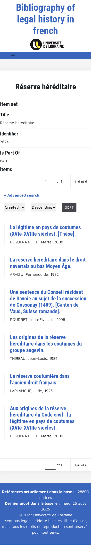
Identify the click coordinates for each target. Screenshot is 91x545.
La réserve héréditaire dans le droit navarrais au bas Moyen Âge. (48, 262)
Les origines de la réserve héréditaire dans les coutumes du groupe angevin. (46, 343)
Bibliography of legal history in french (45, 19)
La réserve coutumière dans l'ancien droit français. (40, 379)
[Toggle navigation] (13, 55)
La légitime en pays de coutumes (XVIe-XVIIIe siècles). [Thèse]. (45, 230)
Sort (69, 207)
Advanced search (23, 195)
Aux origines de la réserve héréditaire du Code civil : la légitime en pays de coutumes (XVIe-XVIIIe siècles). (42, 418)
